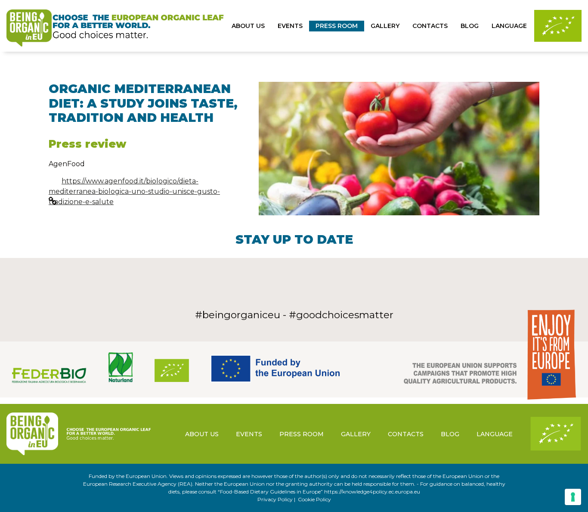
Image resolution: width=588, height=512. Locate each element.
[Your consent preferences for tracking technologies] (573, 497)
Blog (470, 26)
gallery (385, 26)
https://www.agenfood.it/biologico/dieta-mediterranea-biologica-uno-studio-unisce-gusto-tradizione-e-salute (134, 191)
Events (290, 26)
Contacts (430, 26)
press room (337, 26)
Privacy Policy (275, 499)
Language (509, 26)
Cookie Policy (314, 499)
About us (248, 26)
